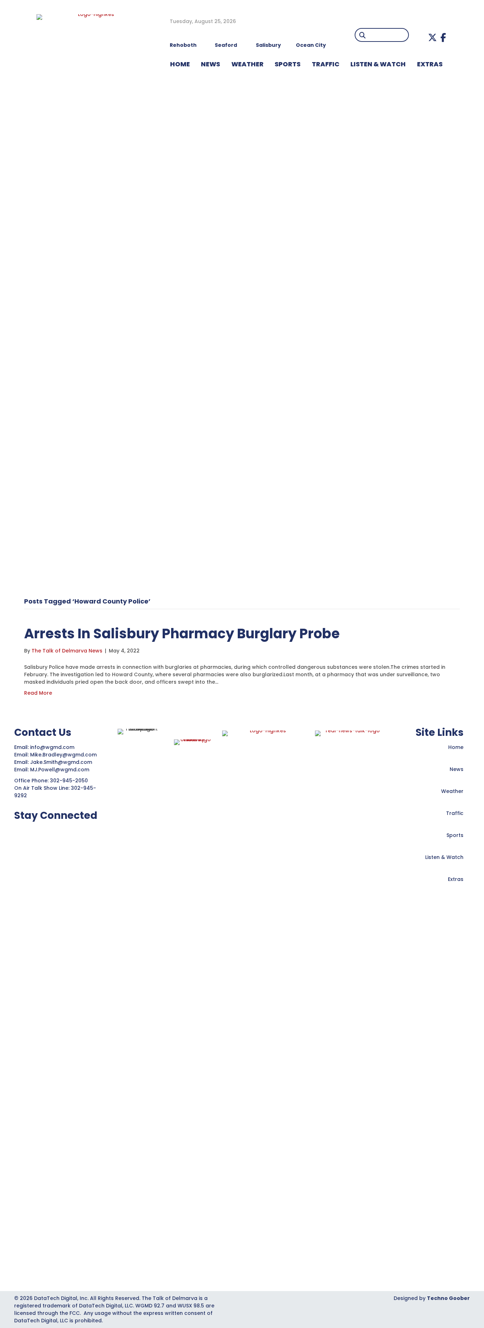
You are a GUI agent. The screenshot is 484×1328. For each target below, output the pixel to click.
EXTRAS (430, 64)
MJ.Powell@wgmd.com (61, 769)
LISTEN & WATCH (378, 64)
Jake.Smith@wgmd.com (62, 762)
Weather (452, 791)
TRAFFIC (325, 64)
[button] (432, 37)
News (456, 769)
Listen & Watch (444, 857)
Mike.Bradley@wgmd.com (63, 754)
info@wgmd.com (53, 747)
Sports (287, 64)
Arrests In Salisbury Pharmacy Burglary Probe (182, 633)
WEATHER (247, 64)
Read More (38, 692)
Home (455, 747)
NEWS (210, 64)
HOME (180, 64)
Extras (455, 879)
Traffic (454, 813)
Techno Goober (448, 1298)
